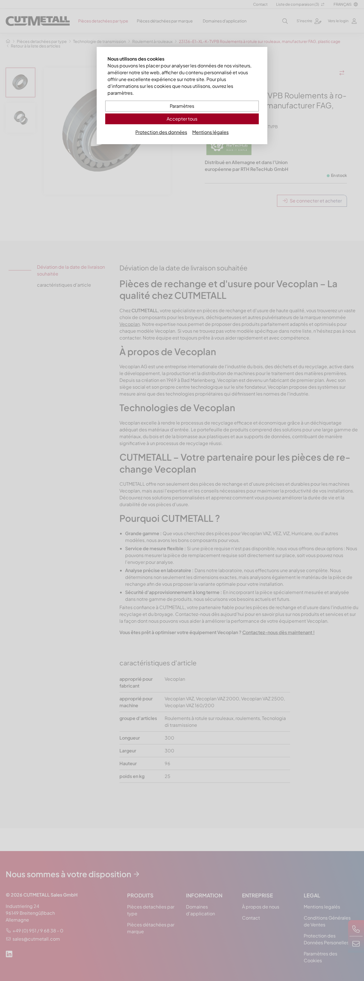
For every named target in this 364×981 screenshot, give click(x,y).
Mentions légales (210, 132)
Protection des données (161, 132)
